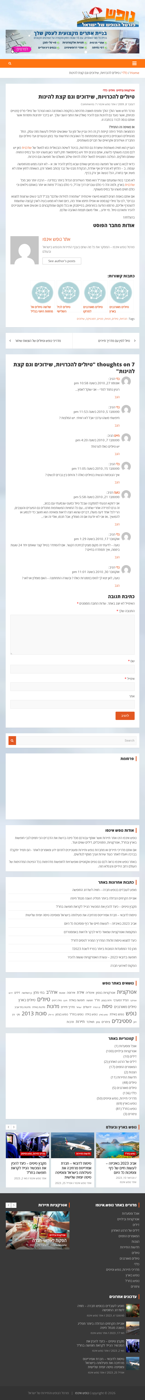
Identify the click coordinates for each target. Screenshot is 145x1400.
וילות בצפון (107, 1000)
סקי (18, 1014)
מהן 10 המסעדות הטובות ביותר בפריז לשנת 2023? (104, 949)
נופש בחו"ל (76, 1014)
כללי (105, 90)
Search (12, 740)
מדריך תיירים (68, 1007)
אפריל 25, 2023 (63, 1183)
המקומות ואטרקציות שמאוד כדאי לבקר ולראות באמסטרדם (100, 932)
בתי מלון (39, 992)
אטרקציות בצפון (105, 993)
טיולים (112, 90)
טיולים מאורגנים (125, 1006)
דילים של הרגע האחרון (123, 1061)
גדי (118, 379)
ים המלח (96, 1007)
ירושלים (87, 1007)
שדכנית (27, 147)
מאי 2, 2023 (20, 1178)
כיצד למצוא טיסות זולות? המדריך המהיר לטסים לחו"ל (104, 940)
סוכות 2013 (34, 1013)
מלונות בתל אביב (23, 1007)
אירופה (71, 993)
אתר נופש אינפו (107, 104)
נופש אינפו (82, 1393)
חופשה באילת (77, 1000)
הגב (117, 397)
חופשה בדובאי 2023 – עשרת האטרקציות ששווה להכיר (102, 957)
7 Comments (89, 104)
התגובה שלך (125, 611)
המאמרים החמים (126, 1067)
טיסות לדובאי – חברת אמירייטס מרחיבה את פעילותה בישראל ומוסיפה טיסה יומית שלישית (81, 915)
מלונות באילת (38, 1007)
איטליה (90, 993)
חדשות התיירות (127, 1077)
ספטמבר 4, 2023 (115, 1315)
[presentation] (8, 1127)
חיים (117, 435)
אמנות (62, 992)
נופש (131, 1013)
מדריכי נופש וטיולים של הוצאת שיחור (38, 341)
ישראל (78, 1007)
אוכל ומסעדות (128, 1046)
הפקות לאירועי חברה (123, 965)
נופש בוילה (91, 1014)
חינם (65, 1000)
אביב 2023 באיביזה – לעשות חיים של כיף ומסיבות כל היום (100, 923)
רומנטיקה (91, 318)
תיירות (80, 1021)
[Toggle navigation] (134, 63)
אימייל (130, 678)
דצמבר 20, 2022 (39, 1245)
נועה (117, 492)
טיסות (107, 1006)
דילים (17, 992)
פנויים (100, 318)
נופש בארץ (103, 1014)
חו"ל (97, 1000)
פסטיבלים (122, 1020)
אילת (80, 992)
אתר (132, 696)
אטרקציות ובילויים (125, 90)
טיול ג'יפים (57, 1000)
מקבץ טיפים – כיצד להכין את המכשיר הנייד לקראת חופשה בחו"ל (96, 906)
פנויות (108, 318)
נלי (118, 464)
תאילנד (90, 1022)
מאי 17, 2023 (117, 1333)
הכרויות (123, 318)
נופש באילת (117, 1014)
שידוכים (81, 318)
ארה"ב (51, 992)
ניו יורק (51, 1014)
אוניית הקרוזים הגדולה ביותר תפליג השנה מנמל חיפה (103, 898)
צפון (98, 1022)
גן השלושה (27, 992)
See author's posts (61, 261)
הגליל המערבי (121, 1000)
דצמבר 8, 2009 (126, 104)
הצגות (133, 1072)
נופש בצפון (62, 1014)
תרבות (70, 1022)
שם (131, 661)
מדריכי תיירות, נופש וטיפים (120, 1098)
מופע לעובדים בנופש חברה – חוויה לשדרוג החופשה (104, 890)
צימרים (106, 1022)
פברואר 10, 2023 (125, 1177)
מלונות (53, 1006)
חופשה (89, 1000)
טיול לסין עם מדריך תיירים (114, 341)
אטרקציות (127, 991)
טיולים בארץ (27, 1000)
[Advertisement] (72, 790)
